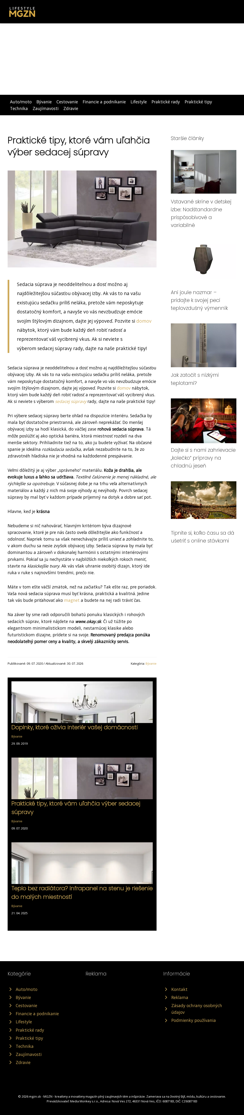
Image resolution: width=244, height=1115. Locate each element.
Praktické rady (166, 102)
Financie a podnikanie (104, 102)
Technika (19, 108)
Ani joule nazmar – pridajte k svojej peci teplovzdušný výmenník (199, 300)
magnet (72, 600)
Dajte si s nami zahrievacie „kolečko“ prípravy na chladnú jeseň (203, 458)
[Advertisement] (122, 59)
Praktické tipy (198, 102)
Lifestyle (139, 102)
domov (144, 321)
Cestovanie (67, 102)
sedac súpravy (70, 401)
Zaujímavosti (46, 108)
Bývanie (44, 102)
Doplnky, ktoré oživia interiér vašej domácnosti (74, 727)
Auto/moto (21, 102)
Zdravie (70, 108)
